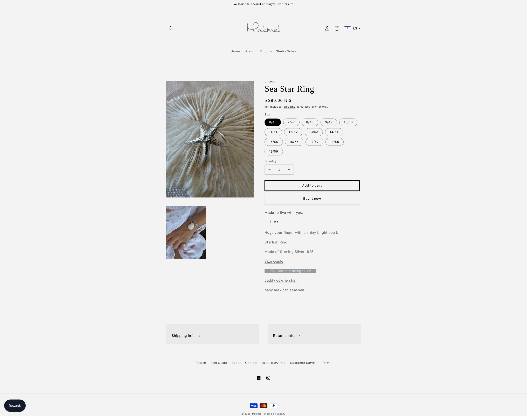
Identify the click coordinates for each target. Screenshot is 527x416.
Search (201, 363)
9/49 (328, 122)
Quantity (270, 161)
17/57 (314, 141)
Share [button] (273, 221)
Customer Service (304, 363)
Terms (326, 363)
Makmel (256, 413)
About (236, 363)
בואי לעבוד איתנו (274, 363)
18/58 (334, 141)
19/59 (273, 151)
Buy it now (312, 198)
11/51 (273, 132)
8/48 (310, 122)
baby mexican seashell (284, 290)
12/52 (293, 132)
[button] (171, 28)
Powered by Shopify (273, 413)
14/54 (334, 132)
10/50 (348, 122)
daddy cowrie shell (281, 280)
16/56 (293, 141)
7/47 (291, 122)
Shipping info (183, 336)
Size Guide (219, 363)
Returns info (284, 336)
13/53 (313, 132)
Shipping (290, 106)
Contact (251, 363)
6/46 (272, 122)
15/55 (273, 141)
